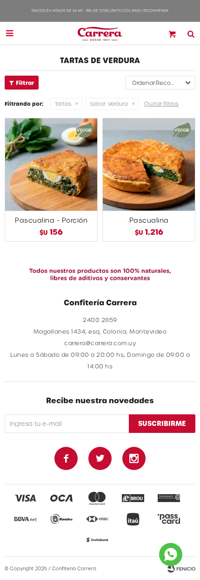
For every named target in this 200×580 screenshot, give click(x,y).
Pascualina (149, 220)
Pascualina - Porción (51, 220)
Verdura (109, 104)
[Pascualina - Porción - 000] (51, 164)
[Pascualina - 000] (148, 164)
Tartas (63, 104)
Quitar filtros (161, 103)
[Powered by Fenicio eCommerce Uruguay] (181, 568)
